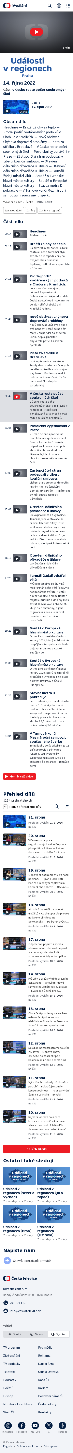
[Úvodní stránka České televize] (20, 1278)
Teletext (9, 1372)
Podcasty (9, 1380)
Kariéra (43, 1388)
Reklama (44, 1355)
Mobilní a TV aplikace (17, 1404)
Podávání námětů (50, 1396)
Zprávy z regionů (49, 210)
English (7, 1446)
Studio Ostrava (48, 1372)
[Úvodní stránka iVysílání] (15, 5)
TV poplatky (11, 1364)
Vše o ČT (9, 1412)
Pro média (45, 1347)
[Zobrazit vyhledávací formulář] (49, 5)
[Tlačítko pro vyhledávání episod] (57, 806)
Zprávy (30, 210)
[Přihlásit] (59, 5)
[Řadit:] (66, 806)
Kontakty (44, 1412)
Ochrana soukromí (28, 1446)
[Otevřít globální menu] (68, 5)
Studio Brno (46, 1364)
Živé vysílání (11, 1355)
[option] (14, 1334)
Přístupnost (51, 1446)
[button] (36, 32)
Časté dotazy (47, 1404)
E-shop (8, 1396)
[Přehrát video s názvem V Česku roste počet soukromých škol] (36, 32)
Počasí (7, 1388)
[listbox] (36, 1334)
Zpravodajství (13, 210)
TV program (11, 1347)
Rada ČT (43, 1380)
